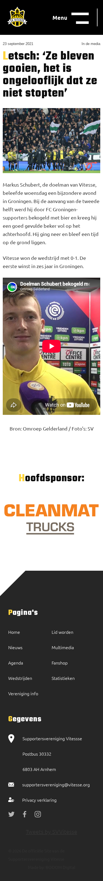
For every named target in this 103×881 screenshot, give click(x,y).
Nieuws (15, 647)
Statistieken (63, 678)
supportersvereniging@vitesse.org (56, 784)
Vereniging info (23, 693)
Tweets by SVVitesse (51, 831)
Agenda (15, 663)
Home (14, 632)
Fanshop (60, 663)
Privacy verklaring (39, 800)
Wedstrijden (20, 678)
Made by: (36, 867)
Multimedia (63, 647)
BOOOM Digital (60, 867)
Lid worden (62, 632)
